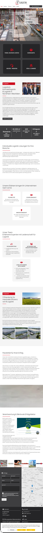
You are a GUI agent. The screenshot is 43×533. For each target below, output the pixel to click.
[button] (36, 6)
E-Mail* (12, 480)
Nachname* (13, 475)
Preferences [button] (24, 527)
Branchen (5, 6)
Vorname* (3, 475)
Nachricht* (4, 485)
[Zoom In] (23, 469)
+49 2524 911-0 (26, 511)
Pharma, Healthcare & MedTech (12, 53)
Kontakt (18, 6)
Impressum (26, 521)
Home (2, 6)
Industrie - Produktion (11, 68)
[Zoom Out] (23, 470)
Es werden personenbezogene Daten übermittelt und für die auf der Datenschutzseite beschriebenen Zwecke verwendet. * (10, 495)
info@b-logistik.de (27, 513)
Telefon (3, 480)
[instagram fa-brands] (23, 516)
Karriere (14, 6)
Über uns (9, 6)
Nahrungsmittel (31, 53)
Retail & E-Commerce (31, 68)
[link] (5, 6)
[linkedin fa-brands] (25, 516)
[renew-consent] (1, 531)
